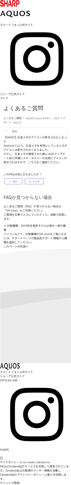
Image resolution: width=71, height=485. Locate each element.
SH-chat (11, 210)
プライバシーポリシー (30, 474)
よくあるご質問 (12, 118)
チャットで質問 (9, 483)
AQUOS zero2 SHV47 (38, 118)
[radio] (13, 181)
